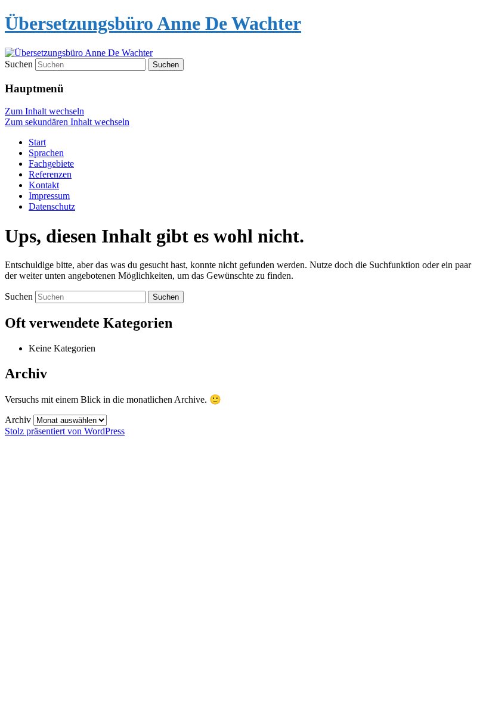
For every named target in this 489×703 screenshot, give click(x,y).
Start (37, 142)
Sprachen (46, 153)
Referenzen (50, 174)
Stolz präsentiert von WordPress (65, 431)
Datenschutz (52, 206)
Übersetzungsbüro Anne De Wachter (153, 23)
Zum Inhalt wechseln (44, 111)
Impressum (49, 196)
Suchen (19, 64)
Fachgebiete (51, 163)
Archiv (18, 420)
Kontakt (44, 185)
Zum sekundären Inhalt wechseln (67, 122)
